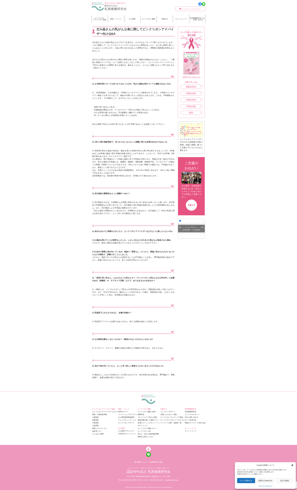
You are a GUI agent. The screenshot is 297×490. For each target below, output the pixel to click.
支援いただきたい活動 (168, 414)
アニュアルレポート (192, 414)
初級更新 (95, 420)
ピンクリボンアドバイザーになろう (105, 412)
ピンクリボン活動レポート (147, 428)
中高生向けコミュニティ (127, 434)
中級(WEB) (191, 100)
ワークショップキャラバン (128, 414)
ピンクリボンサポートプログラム (172, 420)
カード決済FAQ (190, 420)
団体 (191, 113)
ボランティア (142, 425)
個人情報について (140, 462)
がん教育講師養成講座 (126, 417)
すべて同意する (246, 481)
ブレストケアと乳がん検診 (147, 417)
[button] (292, 465)
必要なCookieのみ (265, 481)
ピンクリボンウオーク (126, 423)
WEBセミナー (123, 412)
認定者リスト (97, 431)
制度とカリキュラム (99, 428)
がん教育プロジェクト (126, 431)
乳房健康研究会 (190, 412)
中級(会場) (191, 106)
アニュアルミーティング (127, 420)
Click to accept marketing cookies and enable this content (191, 228)
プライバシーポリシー (265, 486)
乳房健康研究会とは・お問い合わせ (197, 19)
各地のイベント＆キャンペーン (149, 423)
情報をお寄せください (146, 437)
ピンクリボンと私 (144, 431)
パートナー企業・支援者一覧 (171, 423)
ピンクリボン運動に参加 (147, 412)
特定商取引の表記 (156, 462)
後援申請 (141, 414)
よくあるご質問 (98, 434)
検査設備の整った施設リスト (148, 420)
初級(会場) (191, 93)
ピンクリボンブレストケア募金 (171, 417)
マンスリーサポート (167, 412)
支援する (191, 205)
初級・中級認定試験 (99, 414)
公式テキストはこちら (191, 77)
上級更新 (95, 425)
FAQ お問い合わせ (191, 417)
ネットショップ (181, 19)
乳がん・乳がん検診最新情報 (148, 434)
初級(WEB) (191, 87)
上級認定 (95, 417)
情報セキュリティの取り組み (195, 423)
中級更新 (95, 423)
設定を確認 (284, 481)
